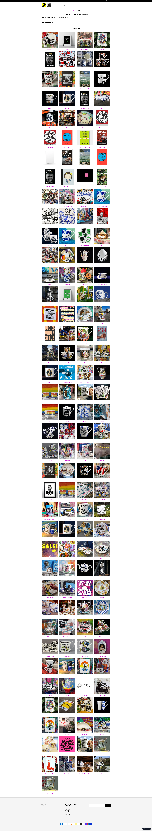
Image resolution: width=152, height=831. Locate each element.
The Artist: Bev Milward (50, 636)
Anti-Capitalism (50, 88)
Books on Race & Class (50, 186)
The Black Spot (49, 695)
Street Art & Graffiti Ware (67, 597)
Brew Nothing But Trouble (67, 206)
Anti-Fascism (67, 88)
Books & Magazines (67, 127)
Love (50, 421)
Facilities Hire (67, 323)
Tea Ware (67, 617)
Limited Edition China (84, 401)
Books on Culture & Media (49, 147)
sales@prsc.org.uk (44, 811)
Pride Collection (67, 499)
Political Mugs (102, 480)
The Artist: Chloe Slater (67, 636)
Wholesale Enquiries (68, 808)
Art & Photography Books (84, 88)
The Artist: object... (50, 675)
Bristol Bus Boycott (84, 225)
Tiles (67, 714)
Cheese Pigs (67, 264)
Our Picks (84, 460)
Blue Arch (102, 108)
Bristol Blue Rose (67, 225)
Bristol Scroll (50, 245)
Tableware (50, 617)
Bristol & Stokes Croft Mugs (102, 206)
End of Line (67, 304)
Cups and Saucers (50, 284)
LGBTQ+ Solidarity (50, 401)
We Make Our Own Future (67, 754)
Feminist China (67, 343)
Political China (84, 480)
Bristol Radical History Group (102, 225)
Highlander (102, 362)
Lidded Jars (67, 401)
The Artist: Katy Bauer (67, 656)
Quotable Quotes (85, 519)
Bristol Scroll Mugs (67, 245)
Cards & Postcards (50, 264)
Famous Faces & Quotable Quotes (85, 323)
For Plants (84, 362)
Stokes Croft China (50, 597)
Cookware (102, 264)
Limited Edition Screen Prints (102, 401)
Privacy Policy (67, 814)
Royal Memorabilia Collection (102, 538)
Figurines (49, 362)
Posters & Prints (50, 499)
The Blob (67, 695)
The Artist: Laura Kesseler (102, 656)
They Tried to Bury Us (50, 714)
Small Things (102, 558)
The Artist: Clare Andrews (102, 636)
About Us (66, 806)
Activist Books (49, 69)
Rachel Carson (102, 519)
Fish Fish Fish (67, 362)
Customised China (67, 284)
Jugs (102, 382)
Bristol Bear (50, 225)
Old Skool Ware (50, 460)
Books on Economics (67, 147)
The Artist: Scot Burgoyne (102, 675)
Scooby (67, 558)
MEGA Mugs (85, 421)
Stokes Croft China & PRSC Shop (65, 826)
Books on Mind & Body (67, 166)
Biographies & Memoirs (85, 108)
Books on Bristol (102, 127)
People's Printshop (50, 480)
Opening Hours (67, 811)
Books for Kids (84, 127)
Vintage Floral (49, 754)
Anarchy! (102, 69)
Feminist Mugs (84, 343)
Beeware (49, 108)
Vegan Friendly (102, 734)
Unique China (84, 734)
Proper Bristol (102, 499)
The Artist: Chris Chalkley (84, 636)
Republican (67, 538)
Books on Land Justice (50, 166)
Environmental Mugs (102, 304)
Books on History (102, 147)
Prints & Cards (84, 499)
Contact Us (67, 810)
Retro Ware (85, 538)
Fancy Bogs (102, 323)
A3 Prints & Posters (84, 49)
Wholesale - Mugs (67, 773)
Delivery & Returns (68, 809)
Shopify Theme (76, 826)
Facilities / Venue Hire (68, 805)
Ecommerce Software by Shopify (93, 826)
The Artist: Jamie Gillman (49, 656)
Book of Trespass (50, 127)
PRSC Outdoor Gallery (67, 519)
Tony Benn (85, 714)
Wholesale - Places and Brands (102, 773)
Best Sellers (67, 108)
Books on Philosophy (84, 166)
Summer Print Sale (85, 597)
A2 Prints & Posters (67, 49)
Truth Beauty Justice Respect (102, 714)
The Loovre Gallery (84, 695)
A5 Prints (102, 49)
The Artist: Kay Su (85, 656)
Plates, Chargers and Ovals (67, 480)
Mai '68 (67, 421)
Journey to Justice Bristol (67, 382)
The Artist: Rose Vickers (67, 675)
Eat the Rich (50, 304)
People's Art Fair (102, 460)
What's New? (102, 754)
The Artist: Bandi (102, 617)
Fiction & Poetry (102, 343)
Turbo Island (50, 734)
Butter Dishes (102, 245)
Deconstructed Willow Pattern (102, 284)
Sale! (50, 558)
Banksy (102, 88)
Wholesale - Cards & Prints (49, 773)
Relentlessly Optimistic (50, 538)
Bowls (50, 206)
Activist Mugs (84, 69)
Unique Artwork (67, 734)
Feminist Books (49, 343)
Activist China (67, 69)
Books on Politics (102, 166)
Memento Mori (102, 421)
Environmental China (84, 304)
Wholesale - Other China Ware (84, 773)
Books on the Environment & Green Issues (102, 186)
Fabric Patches (49, 323)
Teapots (84, 617)
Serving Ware (84, 558)
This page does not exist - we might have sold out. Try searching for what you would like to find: (57, 17)
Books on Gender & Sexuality (85, 147)
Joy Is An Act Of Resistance (84, 382)
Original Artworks (67, 460)
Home (73, 10)
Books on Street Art (84, 183)
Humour (49, 382)
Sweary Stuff (102, 597)
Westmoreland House (84, 754)
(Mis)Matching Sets (50, 49)
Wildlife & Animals (50, 793)
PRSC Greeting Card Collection (49, 519)
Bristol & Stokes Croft (84, 206)
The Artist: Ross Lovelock (84, 675)
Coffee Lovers (84, 264)
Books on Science (67, 186)
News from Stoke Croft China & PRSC (71, 804)
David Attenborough (84, 284)
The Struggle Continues (102, 695)
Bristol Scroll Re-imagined (84, 245)
